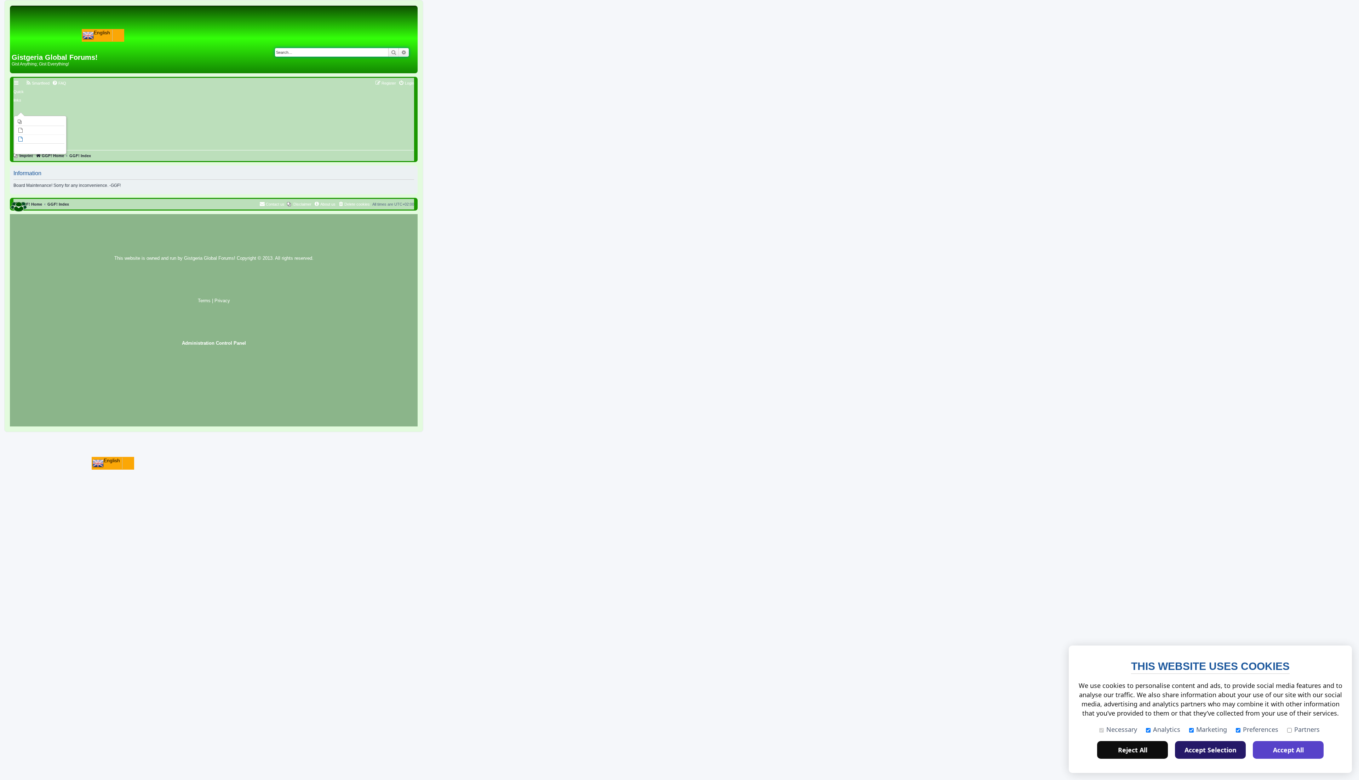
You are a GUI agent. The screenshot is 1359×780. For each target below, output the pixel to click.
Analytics (1166, 729)
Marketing (1211, 729)
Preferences (1260, 729)
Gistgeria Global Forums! (209, 258)
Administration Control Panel (214, 343)
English (102, 32)
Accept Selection (1211, 750)
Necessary (1121, 729)
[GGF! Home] (30, 41)
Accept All (1288, 750)
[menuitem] (40, 122)
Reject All (1132, 750)
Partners (1307, 729)
